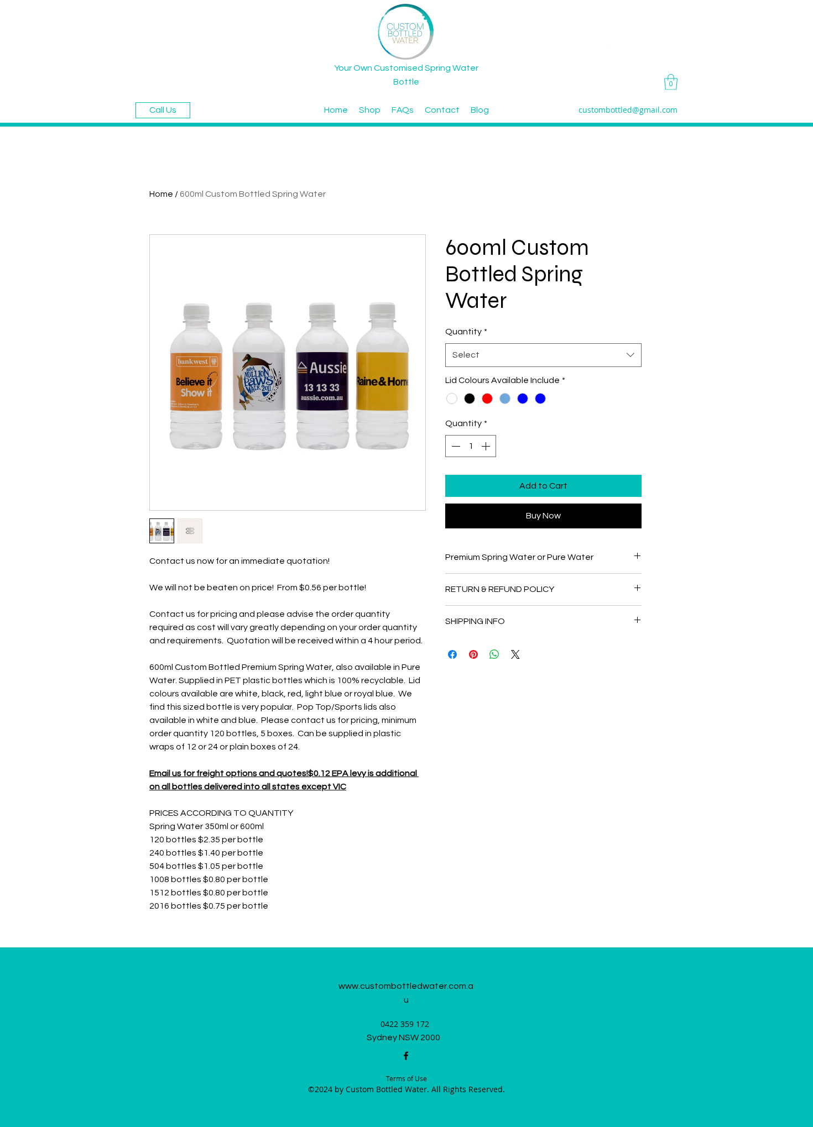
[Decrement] (454, 446)
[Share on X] (515, 654)
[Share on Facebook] (452, 654)
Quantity (466, 331)
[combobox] (543, 355)
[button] (671, 82)
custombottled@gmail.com (628, 109)
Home (161, 194)
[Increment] (486, 446)
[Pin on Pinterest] (473, 654)
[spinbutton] (470, 446)
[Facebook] (405, 1055)
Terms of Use (406, 1078)
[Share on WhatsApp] (494, 654)
